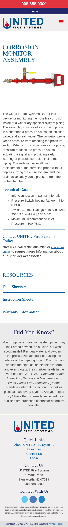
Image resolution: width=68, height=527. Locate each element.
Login (34, 11)
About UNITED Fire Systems (34, 444)
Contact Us (34, 454)
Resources (34, 449)
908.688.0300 (34, 3)
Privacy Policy (55, 523)
